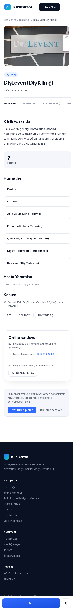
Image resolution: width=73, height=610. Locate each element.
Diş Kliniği (24, 20)
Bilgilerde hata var (51, 410)
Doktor (8, 509)
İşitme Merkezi (13, 492)
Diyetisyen (10, 515)
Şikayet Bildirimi (13, 555)
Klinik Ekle (49, 7)
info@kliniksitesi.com (16, 573)
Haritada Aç (45, 315)
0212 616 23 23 (45, 354)
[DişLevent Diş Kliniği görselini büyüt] (36, 46)
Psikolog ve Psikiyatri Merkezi (22, 498)
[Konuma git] (66, 603)
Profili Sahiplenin (23, 373)
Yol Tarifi (24, 315)
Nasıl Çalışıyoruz (14, 544)
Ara (9, 315)
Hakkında (10, 103)
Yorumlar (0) (51, 103)
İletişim (8, 550)
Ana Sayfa (10, 20)
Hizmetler (30, 103)
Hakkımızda (11, 538)
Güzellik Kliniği (12, 504)
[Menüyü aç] (66, 7)
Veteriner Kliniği (13, 520)
